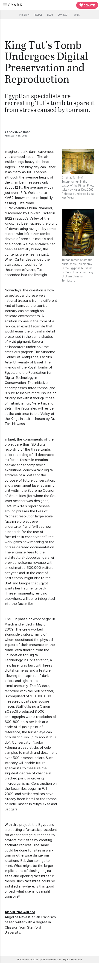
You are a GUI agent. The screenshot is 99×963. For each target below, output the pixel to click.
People (38, 14)
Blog (50, 14)
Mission (24, 14)
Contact (63, 14)
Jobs (77, 14)
